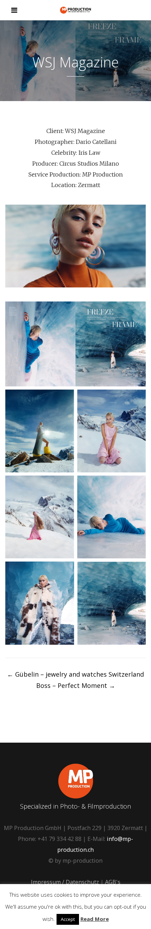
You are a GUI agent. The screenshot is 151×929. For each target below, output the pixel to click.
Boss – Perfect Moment (75, 685)
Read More (94, 918)
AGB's (112, 882)
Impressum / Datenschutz (65, 882)
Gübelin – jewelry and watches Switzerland (75, 674)
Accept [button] (68, 919)
